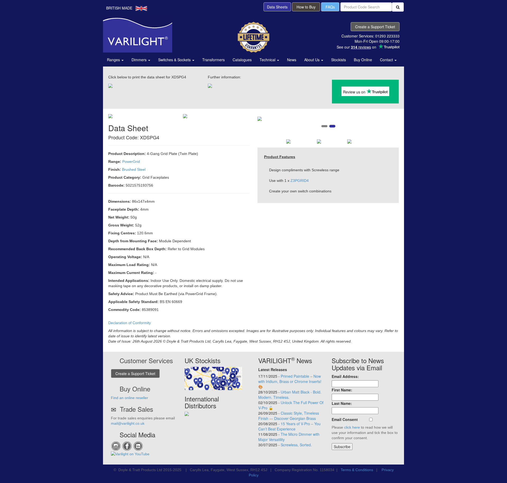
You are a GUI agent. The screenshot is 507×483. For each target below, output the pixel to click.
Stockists (338, 59)
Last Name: (342, 403)
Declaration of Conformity (129, 323)
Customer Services (146, 360)
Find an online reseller (129, 398)
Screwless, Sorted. (296, 444)
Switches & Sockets (175, 59)
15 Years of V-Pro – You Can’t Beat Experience (289, 426)
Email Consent (345, 419)
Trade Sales (136, 409)
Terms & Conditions (357, 470)
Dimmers (140, 59)
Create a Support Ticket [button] (375, 26)
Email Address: (345, 376)
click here (352, 427)
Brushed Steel (133, 169)
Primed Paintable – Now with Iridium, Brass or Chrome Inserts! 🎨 (289, 381)
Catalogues (242, 59)
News (291, 59)
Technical (268, 59)
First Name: (342, 389)
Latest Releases (272, 369)
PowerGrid (131, 161)
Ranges (114, 59)
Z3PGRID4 (299, 180)
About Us (312, 59)
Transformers (213, 59)
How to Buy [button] (306, 7)
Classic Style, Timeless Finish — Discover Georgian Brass (288, 415)
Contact (387, 59)
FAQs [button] (330, 7)
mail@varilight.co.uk (127, 423)
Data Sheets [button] (277, 7)
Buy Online (363, 59)
